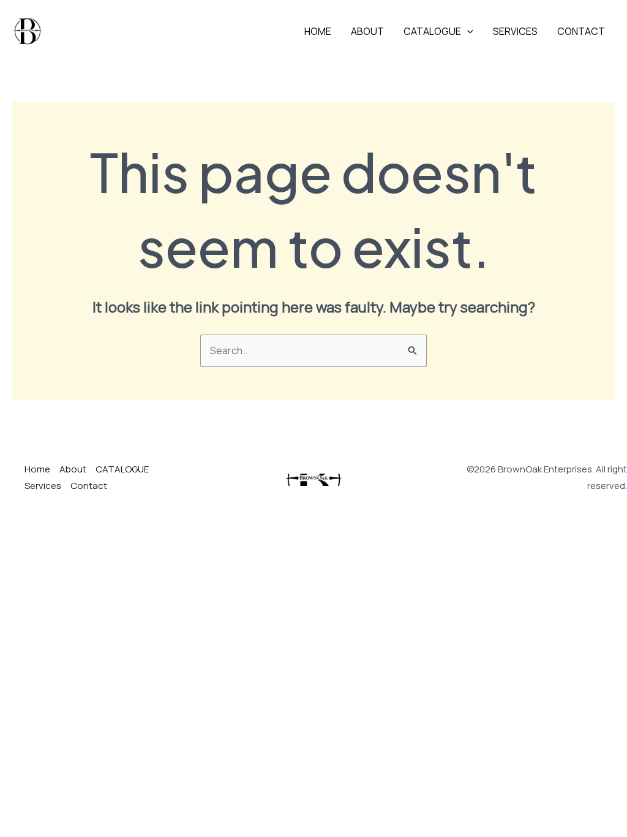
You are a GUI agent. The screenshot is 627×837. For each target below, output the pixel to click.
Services (515, 31)
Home (317, 31)
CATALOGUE (432, 31)
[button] (467, 31)
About (367, 31)
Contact (581, 31)
